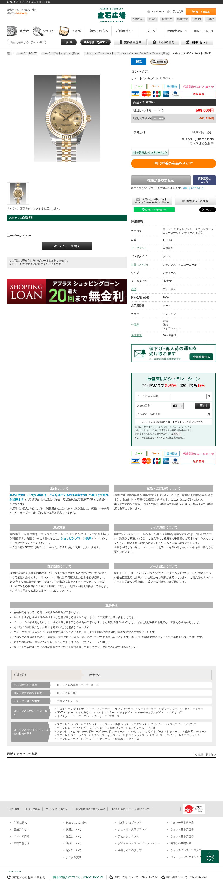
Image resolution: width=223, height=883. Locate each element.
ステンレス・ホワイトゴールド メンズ (79, 728)
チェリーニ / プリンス (107, 716)
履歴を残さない (207, 754)
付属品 (135, 324)
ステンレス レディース (141, 728)
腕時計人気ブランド (130, 822)
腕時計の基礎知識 (180, 843)
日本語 (211, 18)
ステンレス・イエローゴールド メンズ (106, 724)
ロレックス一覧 (66, 693)
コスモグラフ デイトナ (70, 708)
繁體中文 (167, 18)
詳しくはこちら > (193, 188)
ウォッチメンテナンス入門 (186, 850)
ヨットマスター (105, 712)
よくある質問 (73, 857)
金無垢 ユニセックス (127, 738)
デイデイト (126, 712)
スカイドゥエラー (192, 708)
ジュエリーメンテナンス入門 (187, 857)
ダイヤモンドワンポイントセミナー (139, 843)
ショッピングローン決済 (76, 538)
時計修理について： (178, 877)
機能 (133, 289)
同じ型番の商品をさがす (173, 163)
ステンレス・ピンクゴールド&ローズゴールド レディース (91, 731)
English (197, 18)
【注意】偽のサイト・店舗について (130, 809)
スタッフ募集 (32, 809)
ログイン (43, 264)
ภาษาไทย (138, 18)
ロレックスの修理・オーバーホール (78, 684)
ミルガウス (84, 712)
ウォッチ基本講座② (182, 829)
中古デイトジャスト (69, 701)
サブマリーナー (124, 708)
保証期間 (136, 335)
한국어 (153, 18)
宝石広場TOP (21, 822)
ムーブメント (139, 248)
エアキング (175, 712)
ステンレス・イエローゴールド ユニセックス (117, 735)
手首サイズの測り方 (130, 850)
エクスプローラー (99, 708)
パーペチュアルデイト (151, 712)
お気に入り (176, 11)
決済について (73, 829)
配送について (73, 836)
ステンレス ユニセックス (71, 735)
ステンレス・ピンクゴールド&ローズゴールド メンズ (165, 724)
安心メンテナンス (128, 836)
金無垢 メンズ (115, 728)
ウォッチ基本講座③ (182, 836)
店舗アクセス (21, 829)
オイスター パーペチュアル (73, 716)
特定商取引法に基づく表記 (90, 809)
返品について (73, 843)
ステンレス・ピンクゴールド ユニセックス (174, 735)
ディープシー (169, 708)
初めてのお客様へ (76, 822)
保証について (73, 850)
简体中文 (182, 18)
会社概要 (14, 809)
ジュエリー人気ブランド (132, 829)
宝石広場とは (21, 843)
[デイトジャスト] (18, 193)
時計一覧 (94, 674)
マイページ (157, 11)
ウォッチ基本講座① (182, 822)
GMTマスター (65, 712)
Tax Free (157, 118)
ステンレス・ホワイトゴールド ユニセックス (83, 738)
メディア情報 (21, 836)
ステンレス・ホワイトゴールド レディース (155, 731)
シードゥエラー (147, 708)
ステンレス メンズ (68, 724)
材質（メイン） (140, 264)
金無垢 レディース (196, 731)
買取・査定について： (128, 877)
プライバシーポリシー (58, 809)
